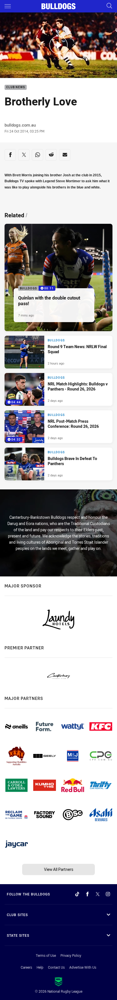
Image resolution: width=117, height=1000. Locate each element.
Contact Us (56, 967)
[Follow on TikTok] (77, 894)
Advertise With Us (82, 967)
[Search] (109, 6)
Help (40, 967)
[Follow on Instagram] (108, 894)
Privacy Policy (70, 955)
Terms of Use (46, 955)
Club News (15, 87)
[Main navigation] (8, 6)
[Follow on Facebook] (87, 894)
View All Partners (58, 869)
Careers (26, 967)
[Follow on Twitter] (97, 894)
